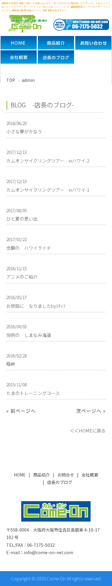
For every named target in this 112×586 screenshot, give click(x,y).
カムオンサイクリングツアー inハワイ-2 (47, 160)
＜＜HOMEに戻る (88, 430)
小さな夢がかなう (24, 131)
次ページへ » (91, 410)
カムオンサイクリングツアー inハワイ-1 (47, 190)
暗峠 (10, 364)
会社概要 (90, 475)
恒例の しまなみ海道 (28, 335)
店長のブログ (59, 482)
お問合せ (65, 475)
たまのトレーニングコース (33, 393)
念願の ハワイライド (28, 248)
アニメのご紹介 (22, 277)
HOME (20, 475)
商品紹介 (41, 475)
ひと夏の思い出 (22, 218)
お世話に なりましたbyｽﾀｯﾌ (35, 306)
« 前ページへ (21, 410)
